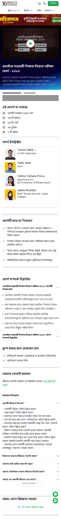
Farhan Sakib (25, 149)
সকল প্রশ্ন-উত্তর (28, 483)
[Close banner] (59, 15)
